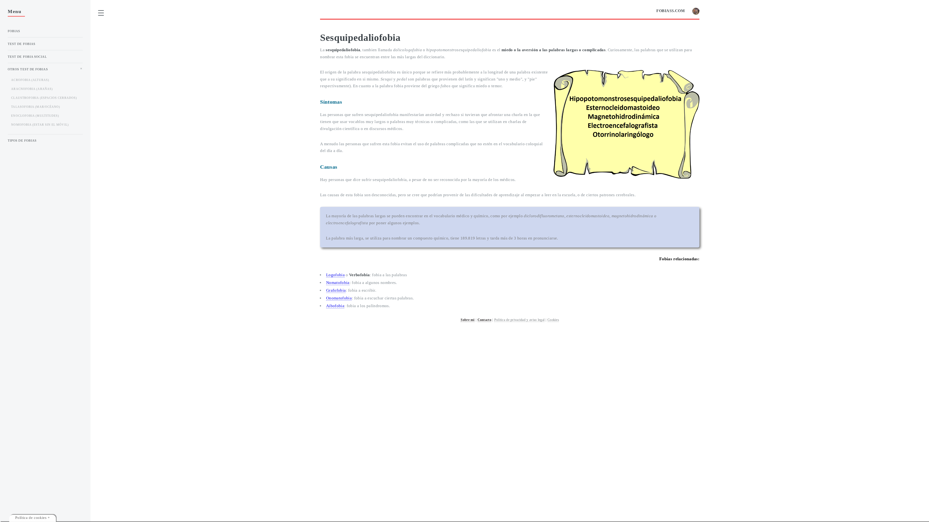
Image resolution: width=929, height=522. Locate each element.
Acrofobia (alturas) (30, 80)
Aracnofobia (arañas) (32, 88)
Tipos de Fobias (22, 140)
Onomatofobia (339, 298)
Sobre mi (467, 320)
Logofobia (335, 275)
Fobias (14, 31)
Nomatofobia (338, 282)
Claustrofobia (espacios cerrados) (44, 97)
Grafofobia (336, 290)
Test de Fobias (21, 44)
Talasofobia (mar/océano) (35, 106)
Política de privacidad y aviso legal (519, 320)
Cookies (553, 320)
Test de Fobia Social (27, 56)
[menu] (100, 13)
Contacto (484, 320)
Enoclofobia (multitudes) (35, 115)
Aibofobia (335, 306)
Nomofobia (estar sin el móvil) (39, 124)
